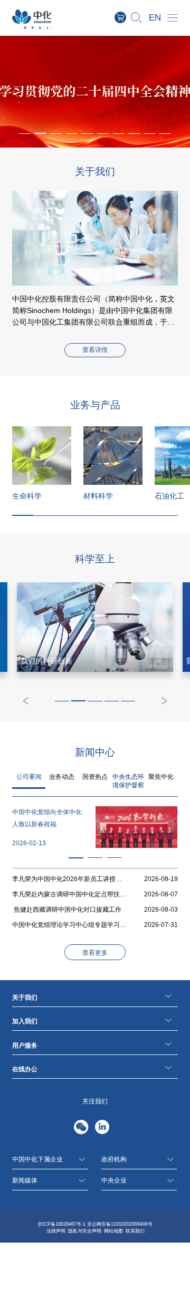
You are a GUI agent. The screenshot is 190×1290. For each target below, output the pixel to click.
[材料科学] (112, 455)
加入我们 (24, 1021)
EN (155, 17)
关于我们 (24, 997)
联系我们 (135, 1231)
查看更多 (95, 953)
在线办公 (24, 1069)
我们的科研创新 (46, 661)
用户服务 (24, 1045)
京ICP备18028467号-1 (61, 1224)
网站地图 (113, 1231)
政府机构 (114, 1159)
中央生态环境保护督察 (128, 781)
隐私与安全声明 (84, 1231)
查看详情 (95, 350)
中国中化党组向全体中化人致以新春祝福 (47, 818)
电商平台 (126, 17)
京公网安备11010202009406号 (120, 1224)
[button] (40, 133)
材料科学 (98, 496)
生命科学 (27, 496)
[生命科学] (41, 455)
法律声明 (55, 1231)
